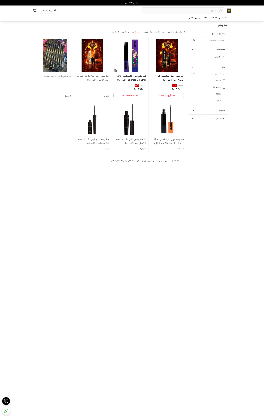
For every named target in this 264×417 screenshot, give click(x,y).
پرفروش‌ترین (147, 31)
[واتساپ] (6, 411)
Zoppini (217, 100)
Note (218, 93)
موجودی (221, 110)
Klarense (217, 87)
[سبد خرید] (34, 10)
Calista (218, 80)
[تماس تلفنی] (6, 401)
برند (223, 67)
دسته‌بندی (220, 49)
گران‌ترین (115, 31)
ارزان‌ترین (125, 31)
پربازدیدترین (160, 31)
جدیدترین (136, 31)
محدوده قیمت (219, 118)
